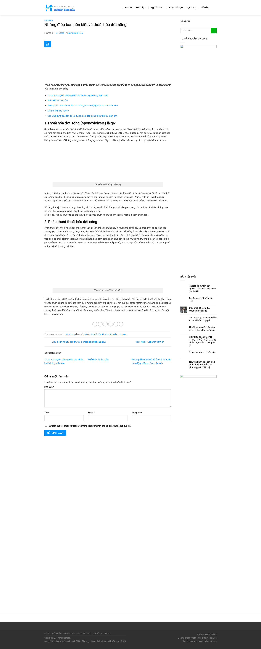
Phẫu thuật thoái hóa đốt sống (96, 334)
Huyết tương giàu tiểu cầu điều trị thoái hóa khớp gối (202, 328)
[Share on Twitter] (100, 324)
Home (128, 7)
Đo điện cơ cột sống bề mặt (201, 299)
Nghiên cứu (157, 7)
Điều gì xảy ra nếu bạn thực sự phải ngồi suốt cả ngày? (78, 341)
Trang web (137, 412)
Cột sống (191, 7)
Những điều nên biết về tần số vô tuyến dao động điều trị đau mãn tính (82, 105)
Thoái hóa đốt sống (118, 334)
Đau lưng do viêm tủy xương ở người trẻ (199, 309)
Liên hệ (205, 7)
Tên (46, 412)
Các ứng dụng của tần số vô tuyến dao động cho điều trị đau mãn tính (82, 116)
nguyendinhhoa (75, 33)
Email (91, 412)
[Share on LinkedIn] (121, 324)
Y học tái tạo (176, 7)
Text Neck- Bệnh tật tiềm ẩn (150, 341)
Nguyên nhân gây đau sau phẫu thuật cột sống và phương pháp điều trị (202, 364)
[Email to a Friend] (105, 324)
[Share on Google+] (115, 324)
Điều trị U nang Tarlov (58, 110)
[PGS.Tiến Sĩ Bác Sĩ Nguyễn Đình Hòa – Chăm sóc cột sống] (60, 7)
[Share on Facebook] (94, 324)
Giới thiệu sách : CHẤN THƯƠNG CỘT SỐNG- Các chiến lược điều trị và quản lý (202, 341)
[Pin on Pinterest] (110, 324)
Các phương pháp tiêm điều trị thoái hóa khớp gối (203, 319)
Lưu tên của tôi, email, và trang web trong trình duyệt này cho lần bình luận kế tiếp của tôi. (90, 426)
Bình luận (49, 387)
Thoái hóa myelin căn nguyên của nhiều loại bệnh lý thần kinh (77, 95)
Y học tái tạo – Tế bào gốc (202, 352)
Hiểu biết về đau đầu (57, 100)
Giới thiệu (140, 7)
